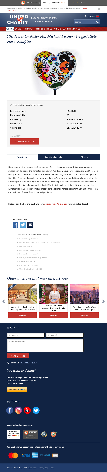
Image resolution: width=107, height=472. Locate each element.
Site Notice (33, 468)
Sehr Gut (56, 3)
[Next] (103, 301)
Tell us (30, 225)
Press (16, 468)
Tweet (23, 225)
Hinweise (63, 2)
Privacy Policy (43, 468)
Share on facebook (15, 225)
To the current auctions (25, 141)
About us (10, 468)
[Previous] (3, 301)
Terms (52, 468)
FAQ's (26, 468)
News (21, 468)
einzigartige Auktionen (55, 203)
